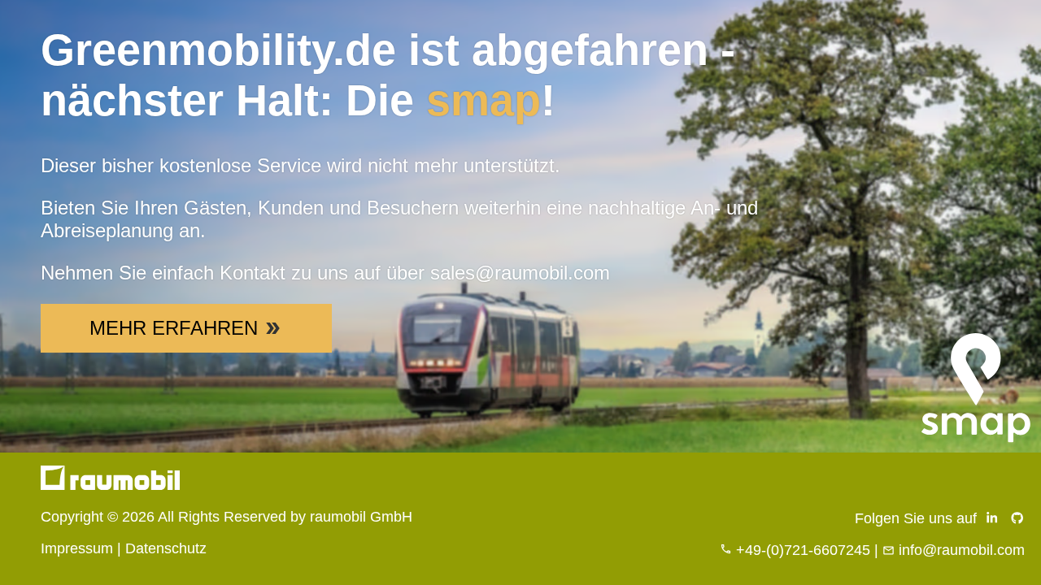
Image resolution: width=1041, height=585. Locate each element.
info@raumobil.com (962, 550)
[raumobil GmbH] (110, 485)
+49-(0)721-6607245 (803, 550)
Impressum (77, 548)
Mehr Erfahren (173, 328)
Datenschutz (166, 548)
